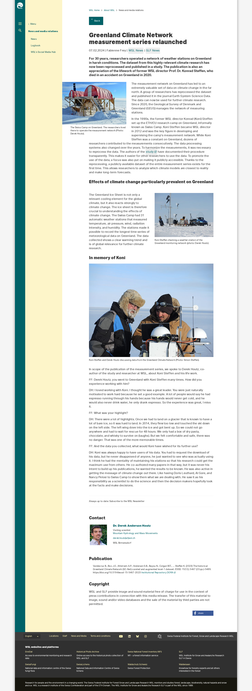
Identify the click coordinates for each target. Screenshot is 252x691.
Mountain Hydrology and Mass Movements (135, 533)
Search (20, 30)
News (34, 39)
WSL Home (94, 10)
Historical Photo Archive (87, 652)
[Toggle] (20, 23)
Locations (53, 636)
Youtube (121, 636)
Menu (33, 24)
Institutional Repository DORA (157, 572)
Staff (65, 636)
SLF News (153, 51)
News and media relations (43, 31)
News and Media (78, 636)
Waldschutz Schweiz (137, 664)
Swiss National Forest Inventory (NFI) (145, 652)
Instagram (145, 636)
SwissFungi (30, 664)
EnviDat (28, 652)
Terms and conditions (100, 636)
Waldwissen (184, 664)
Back (97, 21)
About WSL (109, 10)
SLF (160, 636)
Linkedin (129, 636)
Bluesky (137, 636)
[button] (203, 613)
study (150, 152)
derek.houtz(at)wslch (124, 538)
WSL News (136, 51)
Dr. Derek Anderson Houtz (132, 525)
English (28, 636)
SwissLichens (82, 664)
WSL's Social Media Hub (43, 52)
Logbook (35, 45)
